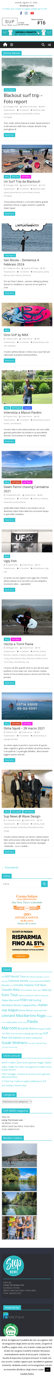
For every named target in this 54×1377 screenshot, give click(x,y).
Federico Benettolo (26, 995)
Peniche (37, 113)
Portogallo (8, 117)
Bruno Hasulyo (36, 977)
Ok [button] (47, 1369)
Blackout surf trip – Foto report (23, 98)
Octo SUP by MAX (16, 335)
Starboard (31, 658)
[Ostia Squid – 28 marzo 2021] (27, 694)
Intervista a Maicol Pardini (23, 412)
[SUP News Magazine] (27, 18)
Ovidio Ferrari (26, 339)
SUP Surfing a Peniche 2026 (14, 1085)
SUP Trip (15, 177)
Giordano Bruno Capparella (18, 1005)
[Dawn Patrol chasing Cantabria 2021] (27, 452)
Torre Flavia (8, 662)
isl (37, 1005)
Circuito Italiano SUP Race (30, 985)
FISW (23, 1000)
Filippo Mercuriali (10, 1000)
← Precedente (10, 867)
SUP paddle (16, 812)
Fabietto (30, 655)
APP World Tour (15, 976)
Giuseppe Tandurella (18, 827)
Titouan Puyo (41, 1043)
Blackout (36, 110)
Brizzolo (7, 655)
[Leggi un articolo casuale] (49, 45)
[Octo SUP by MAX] (27, 304)
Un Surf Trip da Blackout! (22, 181)
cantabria (44, 498)
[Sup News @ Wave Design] (27, 771)
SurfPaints (12, 346)
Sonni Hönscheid (17, 1033)
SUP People (16, 408)
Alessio (36, 651)
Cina (11, 985)
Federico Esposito (41, 995)
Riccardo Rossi (26, 1028)
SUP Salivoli (14, 1037)
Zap (27, 662)
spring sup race (31, 1033)
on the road (22, 1022)
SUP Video (16, 482)
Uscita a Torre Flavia (18, 644)
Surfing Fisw (36, 1037)
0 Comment (24, 110)
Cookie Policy (27, 1373)
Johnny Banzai (15, 113)
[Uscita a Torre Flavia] (27, 601)
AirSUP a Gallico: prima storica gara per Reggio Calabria (26, 1062)
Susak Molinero (14, 1042)
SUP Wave (26, 177)
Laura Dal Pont (40, 1010)
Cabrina (36, 498)
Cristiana (22, 655)
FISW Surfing (34, 1000)
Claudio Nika (11, 990)
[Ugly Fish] (27, 531)
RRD (8, 1033)
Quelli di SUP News (29, 106)
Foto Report (10, 90)
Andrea (43, 651)
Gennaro (37, 655)
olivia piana (12, 1022)
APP (3, 977)
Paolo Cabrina (15, 275)
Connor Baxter (26, 990)
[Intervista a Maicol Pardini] (27, 371)
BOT (28, 977)
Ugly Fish (10, 561)
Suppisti (27, 408)
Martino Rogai (35, 1015)
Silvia (24, 658)
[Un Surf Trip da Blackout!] (27, 146)
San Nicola (26, 275)
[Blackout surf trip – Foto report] (27, 59)
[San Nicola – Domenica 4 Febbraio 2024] (27, 225)
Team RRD (31, 1043)
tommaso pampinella (9, 1047)
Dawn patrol (38, 272)
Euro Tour (10, 994)
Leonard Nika (27, 113)
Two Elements (15, 423)
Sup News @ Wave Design (22, 816)
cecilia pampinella (36, 981)
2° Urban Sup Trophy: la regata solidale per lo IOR (24, 8)
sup (41, 1033)
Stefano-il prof (41, 658)
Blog (7, 177)
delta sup (47, 989)
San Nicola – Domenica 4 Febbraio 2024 (21, 262)
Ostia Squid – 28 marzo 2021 (24, 728)
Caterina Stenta (18, 981)
